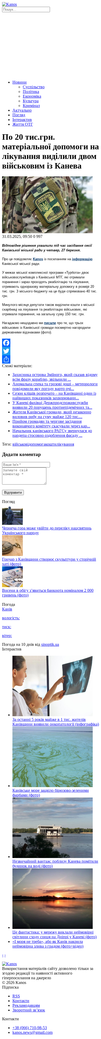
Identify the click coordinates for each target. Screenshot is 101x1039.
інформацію (82, 259)
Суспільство (34, 87)
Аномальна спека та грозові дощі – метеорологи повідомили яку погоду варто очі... (55, 386)
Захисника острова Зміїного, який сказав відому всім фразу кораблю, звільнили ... (55, 376)
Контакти (20, 1000)
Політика (31, 91)
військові (20, 444)
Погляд (18, 115)
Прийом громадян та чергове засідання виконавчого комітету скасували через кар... (51, 423)
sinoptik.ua (50, 644)
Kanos (38, 259)
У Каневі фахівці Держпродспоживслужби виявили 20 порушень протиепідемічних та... (52, 405)
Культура (31, 101)
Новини (19, 82)
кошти (50, 444)
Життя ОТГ (22, 124)
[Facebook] (50, 343)
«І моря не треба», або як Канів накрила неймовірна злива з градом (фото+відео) (47, 943)
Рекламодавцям (26, 1005)
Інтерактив (22, 119)
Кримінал (31, 105)
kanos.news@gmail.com (32, 1032)
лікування (65, 444)
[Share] (50, 359)
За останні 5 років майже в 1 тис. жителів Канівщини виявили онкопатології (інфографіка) (55, 721)
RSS (16, 996)
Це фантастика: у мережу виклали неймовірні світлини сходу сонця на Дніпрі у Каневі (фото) (54, 934)
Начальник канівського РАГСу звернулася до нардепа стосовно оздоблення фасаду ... (52, 433)
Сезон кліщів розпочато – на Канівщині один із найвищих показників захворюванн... (54, 395)
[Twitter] (50, 351)
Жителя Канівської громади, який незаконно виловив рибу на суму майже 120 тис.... (51, 414)
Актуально (22, 110)
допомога (36, 444)
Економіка (32, 96)
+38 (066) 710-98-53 (29, 1027)
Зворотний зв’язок (28, 1010)
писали (50, 323)
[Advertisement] (50, 45)
